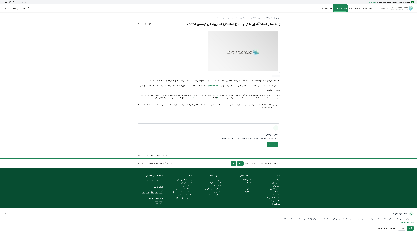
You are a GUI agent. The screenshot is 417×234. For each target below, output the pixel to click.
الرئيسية (278, 18)
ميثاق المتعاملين (275, 204)
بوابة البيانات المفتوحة (186, 180)
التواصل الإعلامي (341, 8)
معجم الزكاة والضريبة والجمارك (212, 189)
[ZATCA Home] (402, 8)
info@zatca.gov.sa (196, 98)
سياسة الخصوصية (407, 222)
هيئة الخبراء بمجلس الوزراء (184, 195)
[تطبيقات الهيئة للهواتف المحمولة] (10, 2)
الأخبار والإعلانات (246, 180)
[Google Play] (156, 203)
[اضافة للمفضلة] (144, 24)
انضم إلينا (277, 183)
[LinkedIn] (152, 180)
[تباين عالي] (161, 192)
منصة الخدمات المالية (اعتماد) (183, 192)
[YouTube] (148, 180)
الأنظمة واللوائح (356, 8)
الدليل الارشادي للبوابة (215, 195)
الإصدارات (248, 183)
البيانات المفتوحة (275, 192)
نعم (240, 163)
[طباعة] (150, 24)
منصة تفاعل (188, 186)
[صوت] (139, 24)
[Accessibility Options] (5, 2)
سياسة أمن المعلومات (274, 195)
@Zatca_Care (222, 98)
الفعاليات (248, 189)
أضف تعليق (272, 144)
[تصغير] (148, 192)
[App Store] (161, 203)
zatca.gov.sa (213, 85)
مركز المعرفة (328, 8)
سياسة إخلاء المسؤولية (273, 198)
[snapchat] (143, 180)
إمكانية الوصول (217, 192)
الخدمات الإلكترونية (371, 8)
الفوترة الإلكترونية (275, 186)
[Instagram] (156, 180)
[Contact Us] (14, 2)
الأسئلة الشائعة (217, 186)
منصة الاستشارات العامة (185, 189)
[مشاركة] (156, 24)
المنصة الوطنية (188, 183)
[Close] (5, 213)
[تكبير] (143, 192)
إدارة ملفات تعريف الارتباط (386, 228)
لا (233, 163)
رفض (402, 228)
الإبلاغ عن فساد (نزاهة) (185, 198)
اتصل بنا (219, 180)
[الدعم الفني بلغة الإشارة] (152, 192)
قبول (410, 228)
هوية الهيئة (248, 192)
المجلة (249, 186)
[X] (161, 180)
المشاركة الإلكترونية (275, 189)
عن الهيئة (384, 8)
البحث (24, 8)
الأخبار (260, 18)
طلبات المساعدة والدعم (214, 183)
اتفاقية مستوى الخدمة (274, 201)
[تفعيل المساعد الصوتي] (156, 192)
